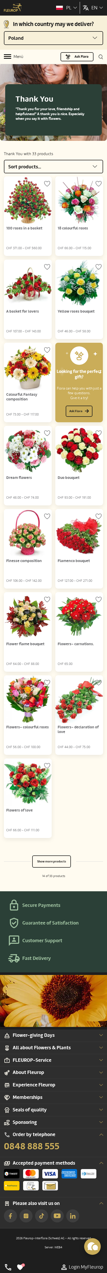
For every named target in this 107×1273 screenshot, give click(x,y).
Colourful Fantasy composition (21, 397)
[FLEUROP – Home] (13, 8)
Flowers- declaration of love (78, 729)
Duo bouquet (68, 477)
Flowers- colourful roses (27, 727)
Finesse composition (24, 560)
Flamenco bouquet (74, 560)
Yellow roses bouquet (76, 311)
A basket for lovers (22, 311)
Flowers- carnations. (76, 644)
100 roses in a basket (24, 228)
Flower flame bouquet (25, 644)
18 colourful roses (73, 228)
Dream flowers (19, 477)
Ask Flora (82, 57)
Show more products (51, 861)
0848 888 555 (31, 1146)
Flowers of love (19, 810)
